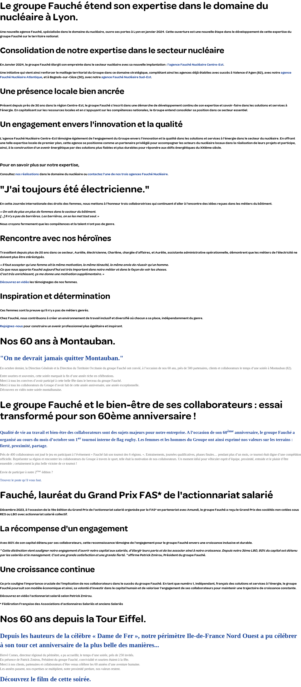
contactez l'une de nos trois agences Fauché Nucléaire (128, 174)
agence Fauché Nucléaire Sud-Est (126, 77)
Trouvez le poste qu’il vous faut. (21, 480)
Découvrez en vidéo (14, 282)
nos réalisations (27, 174)
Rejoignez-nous (11, 326)
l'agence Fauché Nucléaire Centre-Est (195, 65)
